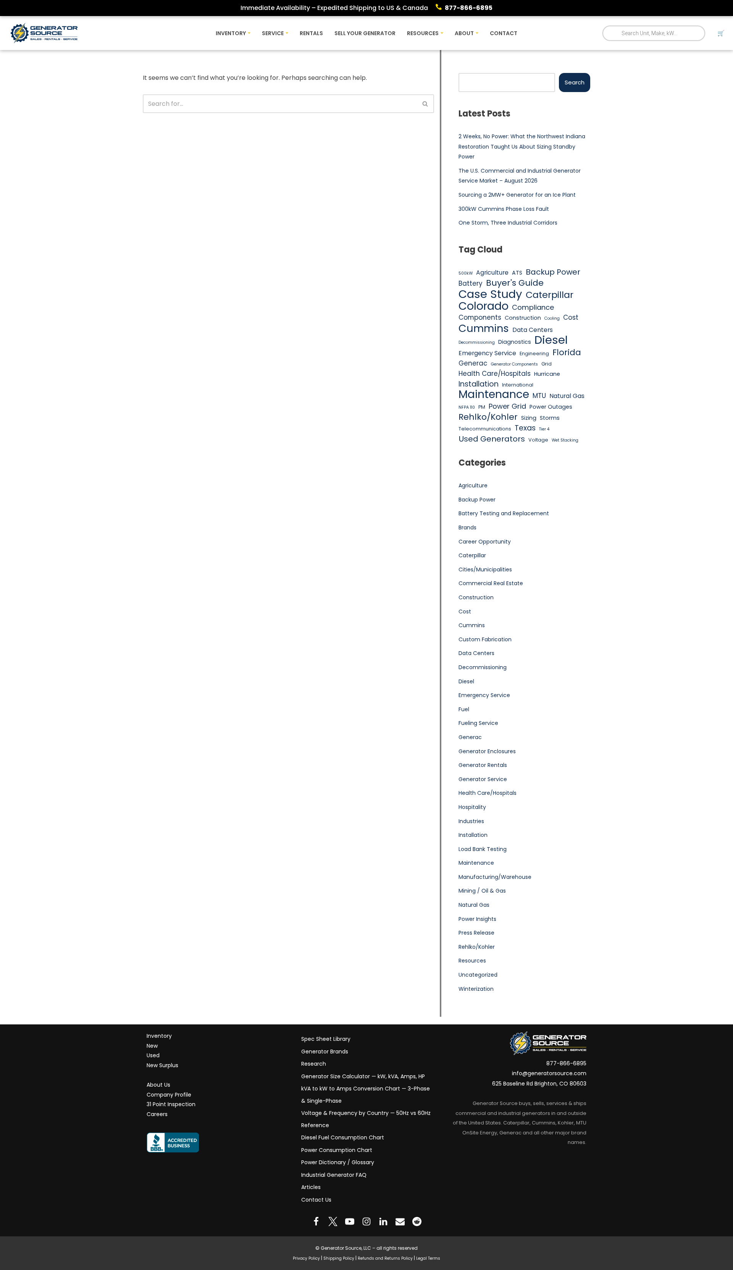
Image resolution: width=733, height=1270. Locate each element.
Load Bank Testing (483, 849)
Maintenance (494, 395)
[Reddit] (416, 1221)
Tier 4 (544, 429)
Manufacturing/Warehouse (495, 877)
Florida (566, 353)
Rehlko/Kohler (488, 417)
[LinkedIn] (383, 1221)
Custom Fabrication (485, 639)
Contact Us (316, 1200)
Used (153, 1055)
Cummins (484, 328)
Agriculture (492, 273)
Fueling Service (478, 723)
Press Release (476, 933)
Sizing (528, 418)
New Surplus (162, 1065)
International (517, 385)
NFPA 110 (467, 407)
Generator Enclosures (487, 751)
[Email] (400, 1221)
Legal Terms (428, 1258)
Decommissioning (477, 342)
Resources (472, 960)
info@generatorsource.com (549, 1073)
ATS (517, 273)
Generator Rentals (483, 765)
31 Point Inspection (171, 1104)
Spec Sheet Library (325, 1039)
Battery (471, 283)
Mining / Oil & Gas (482, 891)
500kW (466, 273)
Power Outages (551, 407)
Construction (523, 318)
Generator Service (483, 779)
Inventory (159, 1036)
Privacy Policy (306, 1258)
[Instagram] (366, 1221)
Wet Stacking (565, 440)
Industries (471, 821)
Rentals (311, 33)
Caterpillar (549, 295)
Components (480, 317)
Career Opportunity (485, 541)
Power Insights (477, 919)
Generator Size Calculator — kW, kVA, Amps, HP (363, 1076)
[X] (332, 1221)
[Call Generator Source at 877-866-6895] (440, 8)
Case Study (490, 294)
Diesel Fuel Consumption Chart (342, 1137)
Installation (479, 384)
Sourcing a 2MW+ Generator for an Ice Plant (517, 195)
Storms (550, 418)
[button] (249, 33)
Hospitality (472, 807)
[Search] (425, 103)
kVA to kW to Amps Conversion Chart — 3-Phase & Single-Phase (365, 1095)
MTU (539, 395)
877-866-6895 (468, 7)
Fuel (464, 709)
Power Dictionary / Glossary (337, 1162)
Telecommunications (485, 428)
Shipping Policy (338, 1258)
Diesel (551, 340)
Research (313, 1064)
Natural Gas (566, 396)
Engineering (534, 353)
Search (574, 82)
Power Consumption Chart (336, 1150)
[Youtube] (349, 1221)
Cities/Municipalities (485, 569)
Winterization (476, 989)
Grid (546, 364)
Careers (157, 1114)
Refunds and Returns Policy (385, 1258)
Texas (525, 428)
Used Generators (492, 439)
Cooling (552, 318)
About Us (158, 1085)
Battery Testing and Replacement (504, 513)
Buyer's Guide (515, 283)
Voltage (538, 440)
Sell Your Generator (365, 33)
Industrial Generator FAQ (333, 1175)
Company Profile (169, 1095)
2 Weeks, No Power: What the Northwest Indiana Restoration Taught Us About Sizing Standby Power (522, 146)
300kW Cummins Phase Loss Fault (504, 209)
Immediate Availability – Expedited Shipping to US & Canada (334, 7)
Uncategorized (478, 975)
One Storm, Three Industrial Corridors (508, 222)
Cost (570, 317)
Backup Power (553, 272)
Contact (503, 33)
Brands (467, 527)
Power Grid (507, 406)
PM (481, 407)
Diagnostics (514, 342)
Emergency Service (487, 353)
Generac (473, 363)
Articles (311, 1187)
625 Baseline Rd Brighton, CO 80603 (539, 1083)
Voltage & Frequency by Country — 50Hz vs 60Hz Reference (366, 1119)
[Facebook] (316, 1221)
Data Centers (532, 330)
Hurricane (547, 374)
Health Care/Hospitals (495, 373)
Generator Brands (324, 1051)
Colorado (484, 306)
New (152, 1046)
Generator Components (514, 364)
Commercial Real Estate (491, 583)
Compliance (533, 307)
